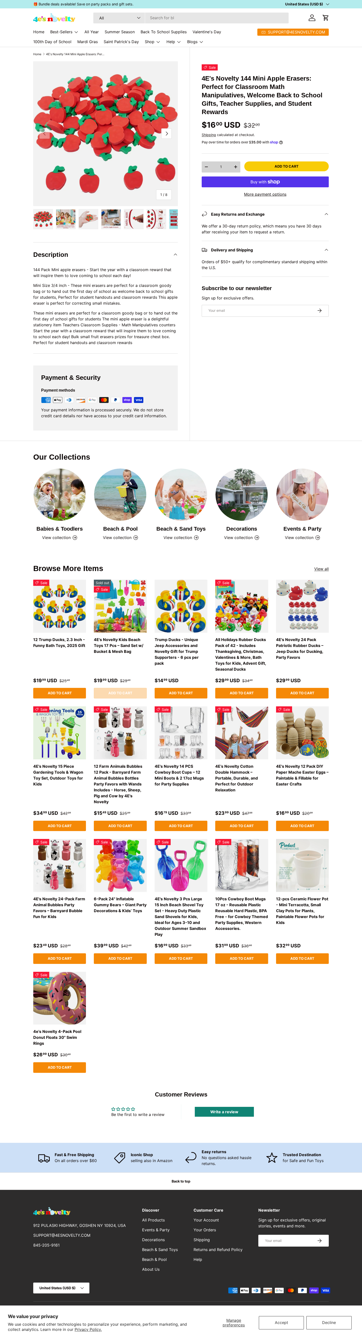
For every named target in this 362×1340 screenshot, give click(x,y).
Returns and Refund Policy (218, 1249)
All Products (153, 1220)
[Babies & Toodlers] (59, 495)
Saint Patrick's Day (121, 41)
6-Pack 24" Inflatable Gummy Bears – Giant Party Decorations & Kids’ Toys (120, 904)
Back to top (181, 1181)
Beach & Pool (120, 529)
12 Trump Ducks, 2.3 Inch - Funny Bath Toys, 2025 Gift (59, 642)
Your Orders (205, 1229)
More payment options (265, 194)
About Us (151, 1269)
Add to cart (286, 166)
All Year (91, 31)
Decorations (241, 529)
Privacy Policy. (88, 1329)
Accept (281, 1322)
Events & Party (302, 529)
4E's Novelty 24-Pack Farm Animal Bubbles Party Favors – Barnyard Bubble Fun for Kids (59, 907)
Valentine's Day (207, 31)
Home (38, 31)
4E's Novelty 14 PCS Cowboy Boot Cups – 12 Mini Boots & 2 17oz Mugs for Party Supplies (179, 775)
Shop (149, 41)
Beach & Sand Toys (181, 529)
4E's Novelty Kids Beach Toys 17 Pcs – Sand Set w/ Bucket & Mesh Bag (118, 645)
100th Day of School (52, 41)
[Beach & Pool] (120, 495)
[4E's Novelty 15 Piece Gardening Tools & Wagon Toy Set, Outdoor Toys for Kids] (59, 732)
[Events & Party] (302, 495)
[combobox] (191, 17)
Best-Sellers (61, 31)
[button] (325, 17)
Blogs (192, 41)
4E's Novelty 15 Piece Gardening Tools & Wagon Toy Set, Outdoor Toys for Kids (58, 775)
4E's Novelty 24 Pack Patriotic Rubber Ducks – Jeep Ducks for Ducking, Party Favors (299, 648)
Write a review (224, 1111)
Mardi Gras (87, 41)
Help (170, 41)
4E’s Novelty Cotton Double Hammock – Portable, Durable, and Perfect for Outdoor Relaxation (236, 778)
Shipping (209, 134)
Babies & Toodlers (59, 529)
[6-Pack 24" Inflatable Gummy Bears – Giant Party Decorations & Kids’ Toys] (120, 865)
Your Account (206, 1220)
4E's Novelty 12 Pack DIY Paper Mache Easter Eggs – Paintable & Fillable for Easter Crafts (302, 775)
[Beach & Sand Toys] (181, 495)
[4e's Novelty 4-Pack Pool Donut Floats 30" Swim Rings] (59, 998)
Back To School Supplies (164, 31)
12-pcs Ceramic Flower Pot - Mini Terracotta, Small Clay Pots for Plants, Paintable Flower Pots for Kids (302, 910)
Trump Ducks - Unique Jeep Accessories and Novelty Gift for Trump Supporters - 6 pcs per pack (177, 651)
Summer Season (120, 31)
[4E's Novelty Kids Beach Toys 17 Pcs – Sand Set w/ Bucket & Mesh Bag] (120, 606)
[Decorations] (241, 495)
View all (321, 568)
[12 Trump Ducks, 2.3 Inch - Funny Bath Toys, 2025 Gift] (59, 606)
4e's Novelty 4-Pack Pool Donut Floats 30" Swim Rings (57, 1037)
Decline (329, 1322)
